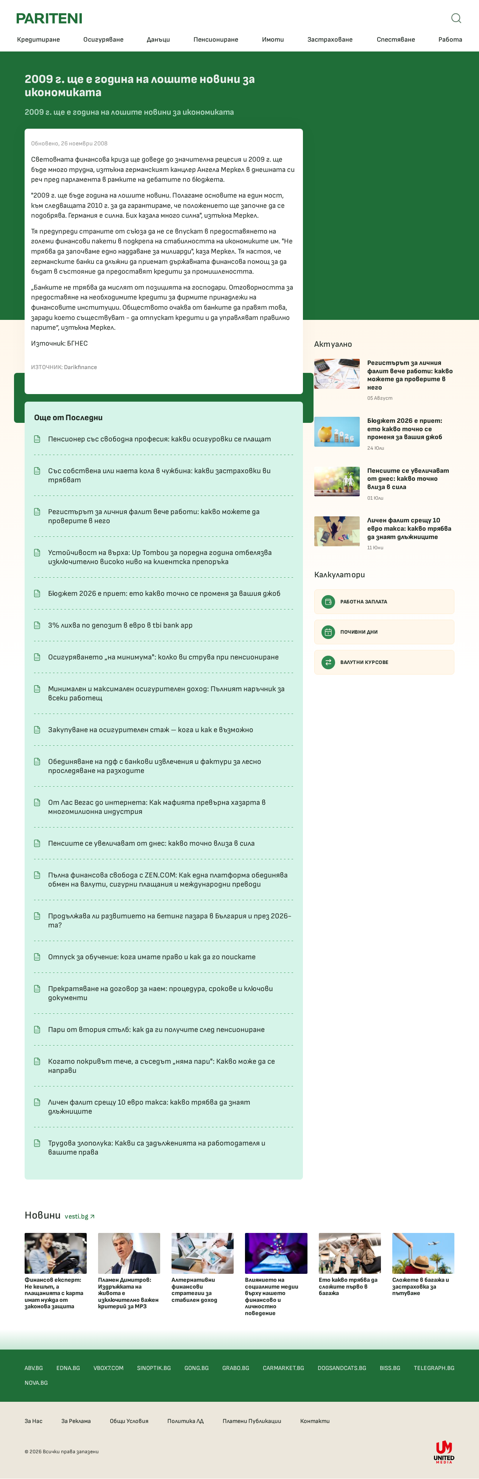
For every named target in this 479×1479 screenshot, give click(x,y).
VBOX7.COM (108, 1368)
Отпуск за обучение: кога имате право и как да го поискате (152, 957)
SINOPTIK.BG (154, 1368)
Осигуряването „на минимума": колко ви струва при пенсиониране (163, 657)
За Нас (33, 1421)
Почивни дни (359, 632)
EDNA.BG (68, 1368)
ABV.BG (34, 1368)
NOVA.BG (36, 1383)
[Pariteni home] (49, 18)
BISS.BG (390, 1368)
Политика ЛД (185, 1421)
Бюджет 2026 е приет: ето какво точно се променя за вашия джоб (164, 593)
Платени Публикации (252, 1421)
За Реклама (76, 1421)
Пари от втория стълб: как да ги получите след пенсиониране (156, 1029)
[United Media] (444, 1451)
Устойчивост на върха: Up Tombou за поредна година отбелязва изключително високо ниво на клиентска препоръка (160, 557)
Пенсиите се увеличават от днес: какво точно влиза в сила (151, 843)
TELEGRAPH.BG (434, 1368)
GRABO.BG (235, 1368)
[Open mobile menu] (456, 18)
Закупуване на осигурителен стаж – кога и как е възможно (150, 729)
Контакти (315, 1421)
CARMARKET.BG (283, 1368)
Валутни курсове (364, 662)
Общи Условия (129, 1421)
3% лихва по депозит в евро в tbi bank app (120, 625)
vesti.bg (77, 1216)
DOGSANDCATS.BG (342, 1368)
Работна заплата (363, 601)
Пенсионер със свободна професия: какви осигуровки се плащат (159, 439)
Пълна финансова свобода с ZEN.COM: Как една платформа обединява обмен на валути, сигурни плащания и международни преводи (168, 880)
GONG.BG (196, 1368)
